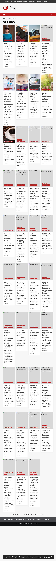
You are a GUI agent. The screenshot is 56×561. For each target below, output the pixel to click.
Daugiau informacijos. (38, 557)
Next (43, 514)
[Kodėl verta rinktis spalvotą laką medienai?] (22, 375)
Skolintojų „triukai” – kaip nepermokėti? (21, 45)
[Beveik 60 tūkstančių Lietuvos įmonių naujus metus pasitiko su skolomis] (47, 82)
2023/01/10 (9, 148)
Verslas (10, 88)
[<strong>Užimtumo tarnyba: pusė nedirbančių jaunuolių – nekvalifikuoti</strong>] (22, 420)
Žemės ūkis (6, 89)
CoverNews (31, 523)
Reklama (7, 1)
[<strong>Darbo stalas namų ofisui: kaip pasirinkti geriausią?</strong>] (47, 320)
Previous (14, 514)
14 (35, 514)
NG (5, 51)
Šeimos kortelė (32, 1)
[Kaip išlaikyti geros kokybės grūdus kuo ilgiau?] (22, 320)
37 (40, 514)
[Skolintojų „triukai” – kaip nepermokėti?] (22, 33)
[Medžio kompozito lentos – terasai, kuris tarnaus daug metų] (34, 320)
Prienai (23, 228)
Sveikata (31, 474)
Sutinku (46, 557)
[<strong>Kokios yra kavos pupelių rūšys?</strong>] (9, 134)
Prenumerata (13, 1)
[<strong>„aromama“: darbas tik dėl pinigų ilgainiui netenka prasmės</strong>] (22, 271)
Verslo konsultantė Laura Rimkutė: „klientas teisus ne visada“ (8, 47)
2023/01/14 (9, 109)
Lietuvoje (6, 88)
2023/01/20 (22, 48)
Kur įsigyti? (44, 1)
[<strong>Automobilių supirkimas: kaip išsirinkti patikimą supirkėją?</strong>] (47, 33)
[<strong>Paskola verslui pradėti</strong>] (9, 178)
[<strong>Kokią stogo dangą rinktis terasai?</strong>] (47, 134)
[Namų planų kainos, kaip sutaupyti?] (9, 375)
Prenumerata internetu (22, 1)
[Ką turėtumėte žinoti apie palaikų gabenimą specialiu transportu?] (22, 178)
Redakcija (39, 1)
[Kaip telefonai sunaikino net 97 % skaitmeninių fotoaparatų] (34, 33)
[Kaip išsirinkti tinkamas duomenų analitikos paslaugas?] (47, 375)
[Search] (51, 14)
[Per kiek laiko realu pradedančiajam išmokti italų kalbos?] (9, 223)
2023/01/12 (22, 101)
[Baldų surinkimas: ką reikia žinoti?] (9, 271)
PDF (49, 1)
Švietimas (19, 230)
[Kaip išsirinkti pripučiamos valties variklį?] (34, 375)
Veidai (23, 277)
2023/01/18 (35, 50)
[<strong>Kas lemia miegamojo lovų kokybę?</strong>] (34, 134)
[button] (4, 14)
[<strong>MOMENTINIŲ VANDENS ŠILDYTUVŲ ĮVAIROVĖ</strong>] (34, 82)
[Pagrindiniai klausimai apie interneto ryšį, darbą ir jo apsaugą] (22, 134)
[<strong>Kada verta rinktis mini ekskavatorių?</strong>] (34, 420)
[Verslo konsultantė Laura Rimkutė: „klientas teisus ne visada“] (9, 33)
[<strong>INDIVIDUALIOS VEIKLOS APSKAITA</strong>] (47, 223)
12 (31, 514)
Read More (6, 66)
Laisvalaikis (45, 38)
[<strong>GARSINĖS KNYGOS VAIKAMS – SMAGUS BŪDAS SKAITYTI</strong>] (22, 82)
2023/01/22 (9, 51)
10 (26, 514)
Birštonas (6, 472)
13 (33, 514)
